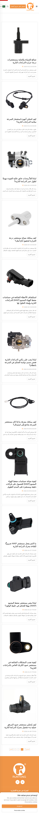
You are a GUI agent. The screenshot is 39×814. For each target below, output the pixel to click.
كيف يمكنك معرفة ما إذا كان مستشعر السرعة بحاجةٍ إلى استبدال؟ (20, 423)
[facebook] (18, 782)
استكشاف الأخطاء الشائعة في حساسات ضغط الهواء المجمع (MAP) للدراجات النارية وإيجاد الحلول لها (19, 300)
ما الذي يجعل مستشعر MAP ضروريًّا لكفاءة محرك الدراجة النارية (20, 545)
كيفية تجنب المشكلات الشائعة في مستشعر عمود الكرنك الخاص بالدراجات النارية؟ (19, 665)
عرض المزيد (31, 76)
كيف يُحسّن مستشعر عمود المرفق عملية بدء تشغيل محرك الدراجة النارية (20, 726)
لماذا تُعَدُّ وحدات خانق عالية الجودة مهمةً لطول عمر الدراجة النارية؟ (19, 180)
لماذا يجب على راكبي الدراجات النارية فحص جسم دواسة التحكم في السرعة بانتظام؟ (20, 362)
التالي (11, 749)
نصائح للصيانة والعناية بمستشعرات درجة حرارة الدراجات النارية (21, 61)
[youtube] (22, 782)
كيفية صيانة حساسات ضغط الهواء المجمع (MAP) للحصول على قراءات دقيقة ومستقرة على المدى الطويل (21, 484)
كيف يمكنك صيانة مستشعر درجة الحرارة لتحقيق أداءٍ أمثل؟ (22, 239)
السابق (27, 749)
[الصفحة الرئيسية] (30, 6)
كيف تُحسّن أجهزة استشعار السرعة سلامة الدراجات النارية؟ (21, 120)
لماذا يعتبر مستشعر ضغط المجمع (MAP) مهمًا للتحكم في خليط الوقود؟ (20, 604)
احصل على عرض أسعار (18, 6)
